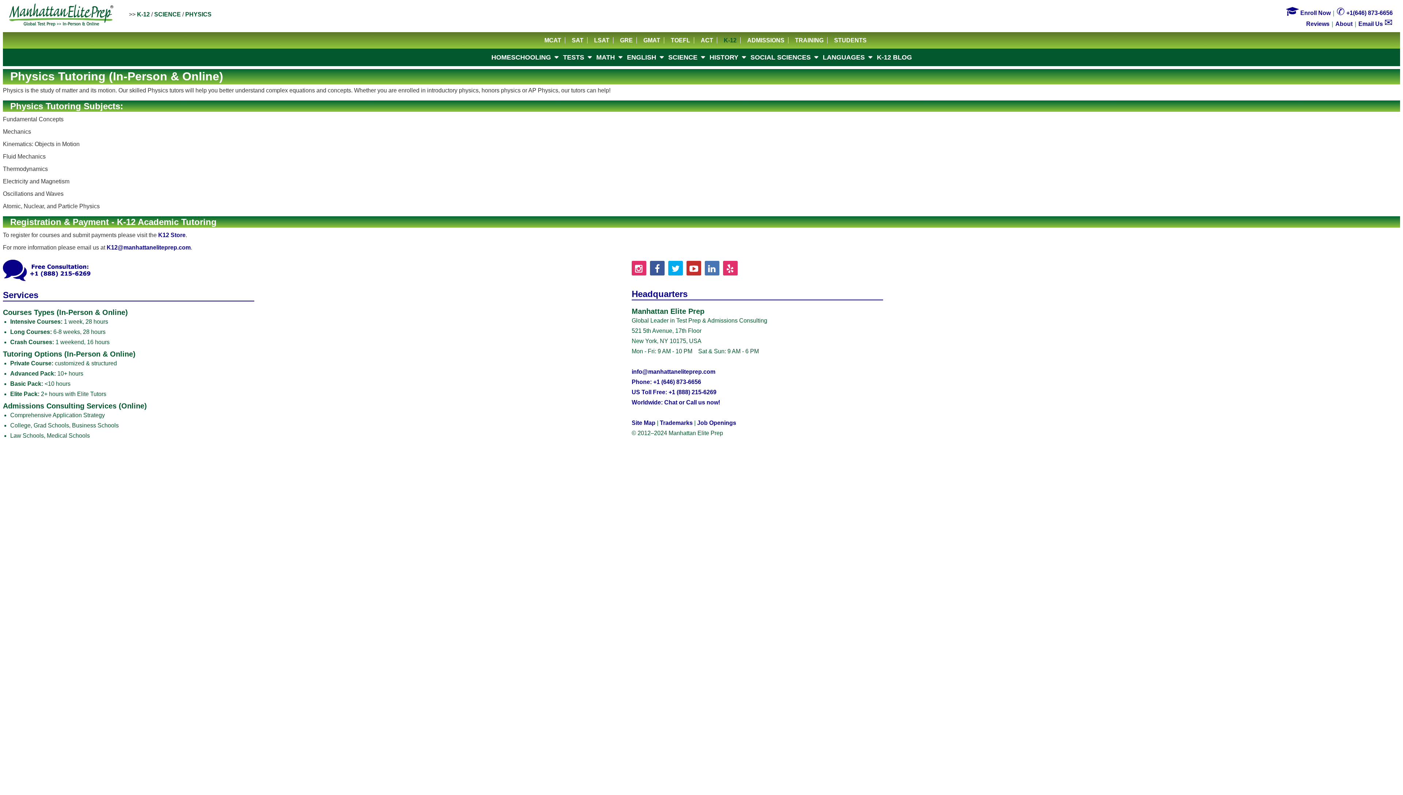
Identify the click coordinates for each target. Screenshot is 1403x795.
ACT (707, 40)
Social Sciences (780, 57)
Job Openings (716, 423)
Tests (573, 57)
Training (809, 40)
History (724, 57)
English (641, 57)
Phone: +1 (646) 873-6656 (666, 382)
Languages (844, 57)
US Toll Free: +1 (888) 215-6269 (674, 392)
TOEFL (680, 40)
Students (850, 40)
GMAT (651, 40)
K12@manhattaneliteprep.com (149, 247)
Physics (198, 14)
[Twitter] (675, 268)
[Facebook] (657, 268)
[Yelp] (730, 268)
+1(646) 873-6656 (1365, 13)
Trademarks (676, 423)
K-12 (143, 14)
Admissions (765, 40)
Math (605, 57)
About (1344, 24)
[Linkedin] (712, 268)
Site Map (643, 423)
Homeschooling (521, 57)
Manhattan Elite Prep (61, 15)
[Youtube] (694, 268)
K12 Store (172, 235)
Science (167, 14)
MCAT (552, 40)
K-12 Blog (894, 57)
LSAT (601, 40)
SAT (577, 40)
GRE (626, 40)
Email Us (1375, 24)
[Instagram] (639, 268)
